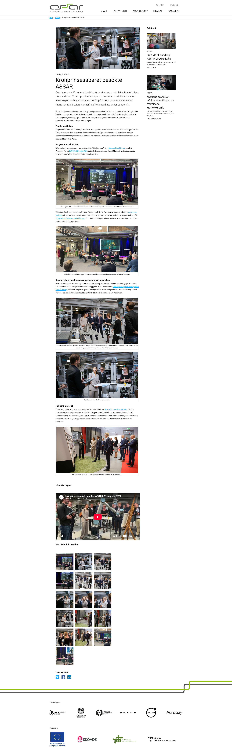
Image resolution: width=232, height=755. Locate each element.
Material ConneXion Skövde (116, 409)
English (174, 5)
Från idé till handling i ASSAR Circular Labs (161, 61)
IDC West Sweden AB (78, 151)
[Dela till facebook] (64, 677)
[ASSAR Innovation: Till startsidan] (66, 8)
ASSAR (57, 18)
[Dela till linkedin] (70, 677)
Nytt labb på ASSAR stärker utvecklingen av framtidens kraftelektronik (161, 107)
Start (51, 18)
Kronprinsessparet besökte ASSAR (73, 18)
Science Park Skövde (117, 147)
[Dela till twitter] (59, 677)
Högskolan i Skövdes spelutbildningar (70, 218)
